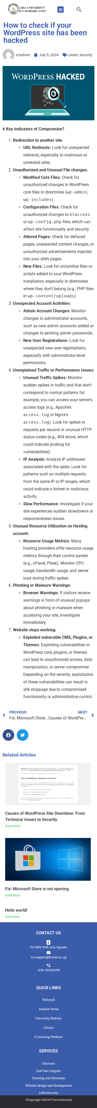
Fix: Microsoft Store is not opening (37, 888)
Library (48, 1027)
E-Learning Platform (48, 1037)
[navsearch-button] (82, 10)
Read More (12, 826)
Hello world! (16, 910)
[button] (60, 9)
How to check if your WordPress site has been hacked (45, 33)
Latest (73, 55)
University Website (48, 1018)
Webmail (48, 1000)
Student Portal (48, 1009)
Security (85, 55)
